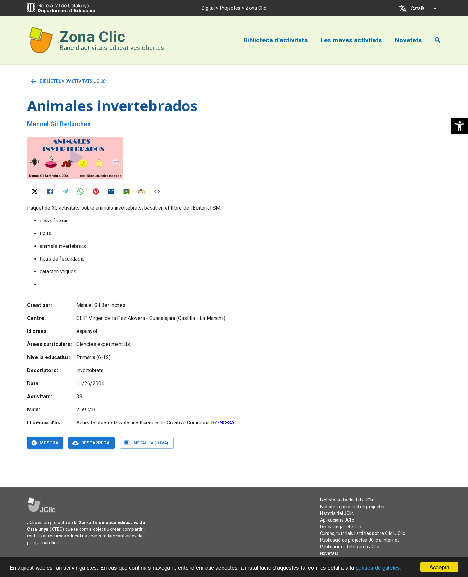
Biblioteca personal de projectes (353, 506)
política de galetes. (378, 567)
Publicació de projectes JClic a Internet (359, 540)
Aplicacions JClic (337, 520)
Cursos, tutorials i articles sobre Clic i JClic (362, 533)
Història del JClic (337, 513)
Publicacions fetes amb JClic (349, 546)
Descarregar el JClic (340, 526)
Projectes (230, 8)
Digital (208, 8)
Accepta (439, 567)
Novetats (329, 553)
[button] (459, 126)
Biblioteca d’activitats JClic (347, 499)
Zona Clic (92, 37)
